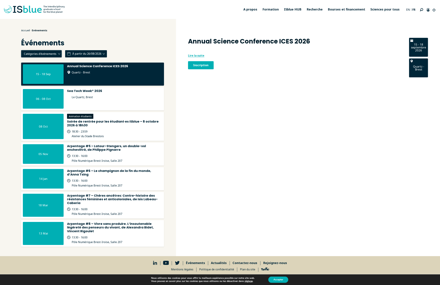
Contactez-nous (245, 263)
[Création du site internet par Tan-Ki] (265, 269)
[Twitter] (177, 263)
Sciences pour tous (385, 9)
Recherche (315, 9)
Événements (195, 263)
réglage (249, 281)
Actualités (219, 263)
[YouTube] (166, 263)
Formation (270, 9)
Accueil (25, 30)
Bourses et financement (346, 9)
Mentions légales (182, 269)
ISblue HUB (292, 9)
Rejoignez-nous (275, 263)
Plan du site (247, 269)
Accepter (278, 279)
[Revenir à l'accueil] (34, 9)
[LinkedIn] (155, 263)
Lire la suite (196, 55)
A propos (250, 9)
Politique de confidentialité (216, 269)
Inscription (200, 65)
